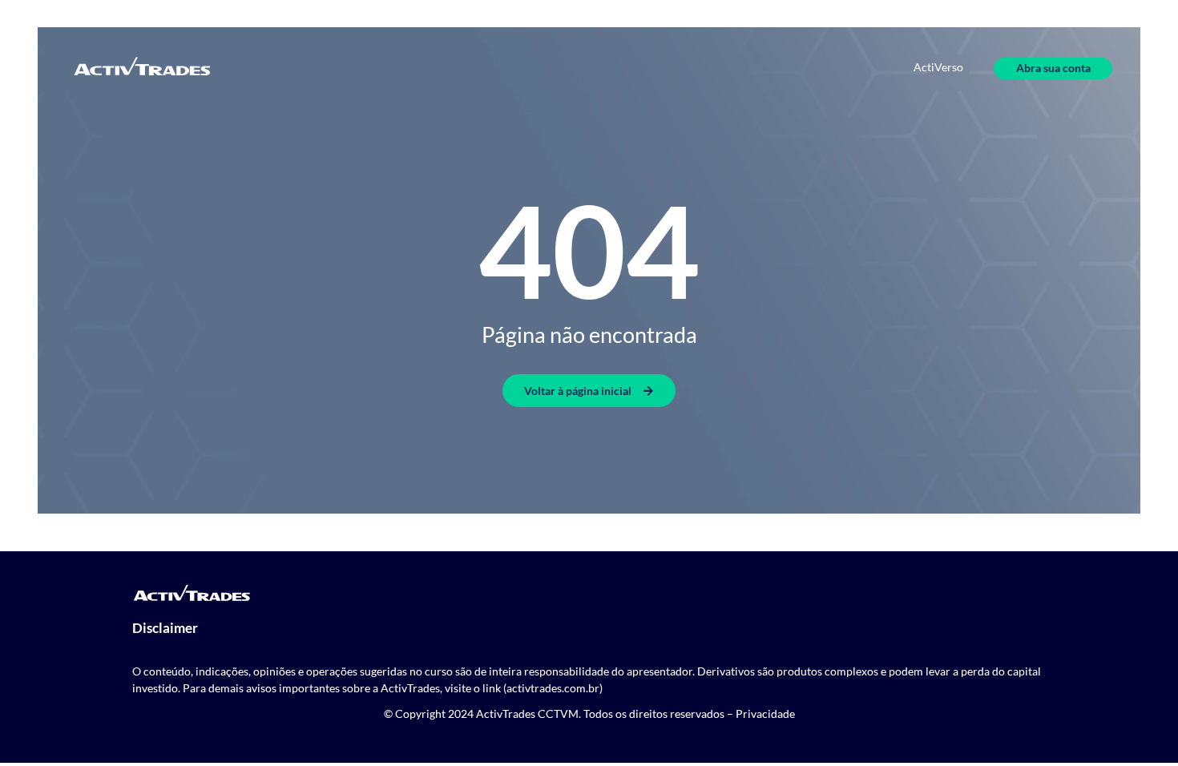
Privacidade (765, 713)
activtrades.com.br (552, 688)
